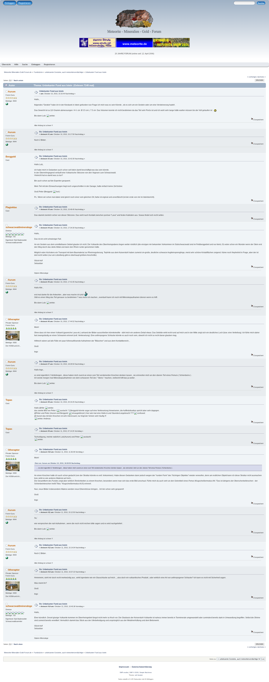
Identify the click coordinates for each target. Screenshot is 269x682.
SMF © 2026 (134, 672)
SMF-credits (124, 672)
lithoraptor (14, 319)
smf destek (139, 675)
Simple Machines (145, 672)
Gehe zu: (213, 659)
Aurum (11, 91)
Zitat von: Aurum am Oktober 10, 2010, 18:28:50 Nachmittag (57, 463)
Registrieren (25, 3)
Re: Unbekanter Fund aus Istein (53, 132)
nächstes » (261, 77)
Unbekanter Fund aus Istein (51, 91)
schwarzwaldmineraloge (19, 227)
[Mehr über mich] (7, 104)
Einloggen (10, 3)
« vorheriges (252, 77)
